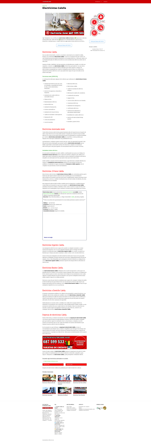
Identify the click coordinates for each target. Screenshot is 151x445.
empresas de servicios (67, 192)
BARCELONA (46, 364)
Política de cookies (71, 407)
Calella (72, 197)
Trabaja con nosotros (71, 410)
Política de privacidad (71, 409)
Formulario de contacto (84, 406)
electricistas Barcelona (48, 193)
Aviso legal (69, 406)
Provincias (97, 1)
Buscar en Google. (48, 237)
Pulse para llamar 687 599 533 (64, 45)
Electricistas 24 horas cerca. (51, 361)
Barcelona (44, 5)
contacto (105, 1)
